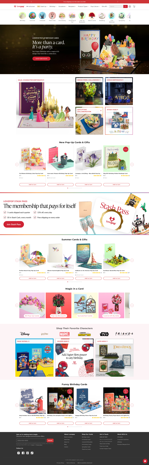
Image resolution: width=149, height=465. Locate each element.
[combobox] (118, 6)
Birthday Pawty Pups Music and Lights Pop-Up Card (116, 415)
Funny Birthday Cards (74, 384)
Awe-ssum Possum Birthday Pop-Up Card (60, 173)
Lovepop (73, 459)
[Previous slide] (21, 16)
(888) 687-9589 (103, 437)
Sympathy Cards (86, 446)
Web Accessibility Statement (85, 462)
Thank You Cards (86, 449)
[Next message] (117, 1)
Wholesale (120, 437)
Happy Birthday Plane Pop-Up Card (86, 415)
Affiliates (119, 442)
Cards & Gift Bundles (87, 442)
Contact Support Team (105, 448)
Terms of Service (71, 462)
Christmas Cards (86, 439)
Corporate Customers (123, 439)
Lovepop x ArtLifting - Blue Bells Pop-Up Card (88, 173)
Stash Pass (67, 439)
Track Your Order (104, 446)
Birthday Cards (86, 437)
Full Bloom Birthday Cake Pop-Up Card (31, 173)
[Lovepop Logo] (19, 6)
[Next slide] (128, 16)
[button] (42, 6)
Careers (66, 446)
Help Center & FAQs (105, 443)
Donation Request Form (123, 444)
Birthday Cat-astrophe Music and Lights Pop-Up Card (60, 415)
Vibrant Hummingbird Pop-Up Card (58, 270)
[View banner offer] (74, 49)
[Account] (130, 6)
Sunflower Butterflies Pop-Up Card (114, 270)
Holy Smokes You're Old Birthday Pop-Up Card (32, 415)
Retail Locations (68, 437)
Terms (32, 444)
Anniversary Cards (86, 444)
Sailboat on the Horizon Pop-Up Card (86, 270)
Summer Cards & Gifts (74, 239)
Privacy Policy (39, 444)
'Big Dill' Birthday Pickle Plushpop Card (115, 173)
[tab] (67, 426)
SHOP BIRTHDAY (41, 58)
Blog (65, 444)
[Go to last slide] (17, 164)
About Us (66, 442)
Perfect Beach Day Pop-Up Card (29, 270)
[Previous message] (31, 1)
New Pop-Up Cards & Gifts (74, 142)
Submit (50, 440)
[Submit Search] (125, 6)
